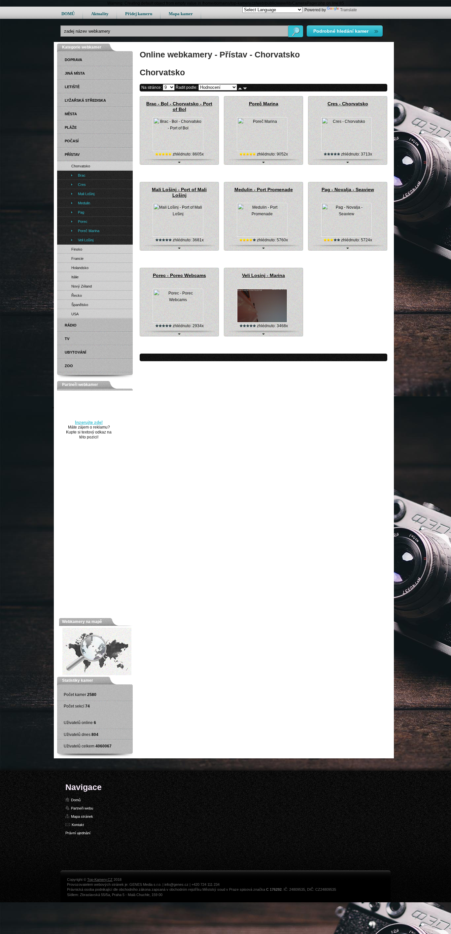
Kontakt (78, 825)
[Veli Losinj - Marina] (262, 321)
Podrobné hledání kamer (340, 31)
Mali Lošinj (86, 194)
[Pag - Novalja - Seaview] (346, 235)
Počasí (72, 141)
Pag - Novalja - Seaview (348, 189)
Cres (82, 185)
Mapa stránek (82, 816)
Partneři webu (82, 808)
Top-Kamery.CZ (100, 880)
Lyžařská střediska (85, 100)
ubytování (75, 352)
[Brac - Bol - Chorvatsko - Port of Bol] (178, 149)
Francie (77, 258)
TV (67, 339)
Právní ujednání (77, 833)
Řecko (76, 295)
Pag (81, 212)
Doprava (73, 60)
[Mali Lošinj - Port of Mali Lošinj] (178, 235)
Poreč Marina (263, 103)
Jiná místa (75, 73)
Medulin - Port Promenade (263, 189)
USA (75, 314)
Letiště (72, 87)
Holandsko (79, 268)
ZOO (69, 366)
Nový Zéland (81, 286)
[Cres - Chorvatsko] (346, 149)
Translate (348, 10)
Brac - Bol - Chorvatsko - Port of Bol (179, 106)
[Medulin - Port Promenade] (262, 235)
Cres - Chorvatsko (348, 103)
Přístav (72, 154)
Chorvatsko (80, 166)
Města (71, 114)
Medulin (84, 203)
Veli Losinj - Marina (263, 275)
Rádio (71, 325)
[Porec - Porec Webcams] (178, 321)
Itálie (75, 277)
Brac (82, 175)
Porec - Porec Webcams (179, 275)
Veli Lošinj (85, 240)
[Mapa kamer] (96, 674)
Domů (76, 800)
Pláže (71, 127)
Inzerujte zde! (89, 422)
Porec (82, 222)
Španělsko (79, 305)
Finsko (76, 249)
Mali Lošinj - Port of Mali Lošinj (179, 192)
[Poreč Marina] (262, 149)
